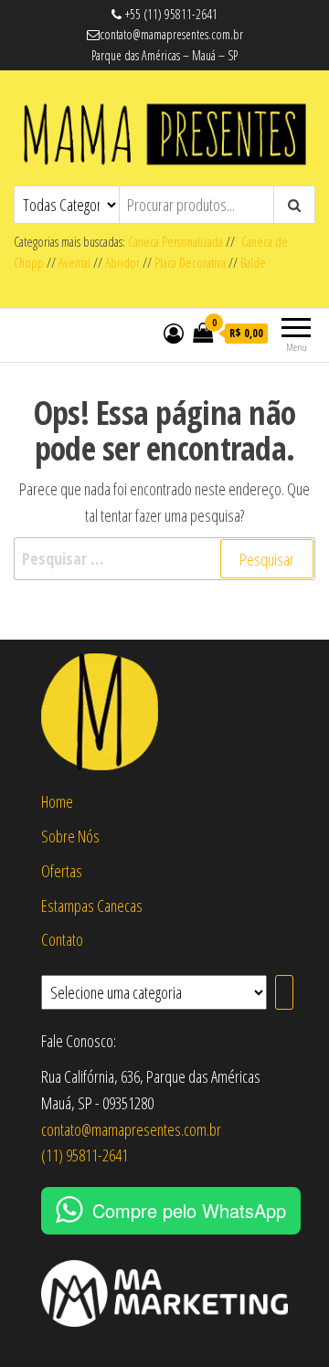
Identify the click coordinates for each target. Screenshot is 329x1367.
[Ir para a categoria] (284, 992)
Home (57, 801)
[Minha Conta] (174, 332)
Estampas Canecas (92, 906)
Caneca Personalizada (175, 241)
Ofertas (61, 871)
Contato (62, 939)
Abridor (122, 262)
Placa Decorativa (190, 262)
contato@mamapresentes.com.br (131, 1129)
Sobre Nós (70, 836)
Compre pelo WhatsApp (189, 1210)
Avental (74, 262)
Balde (253, 262)
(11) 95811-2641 (84, 1155)
